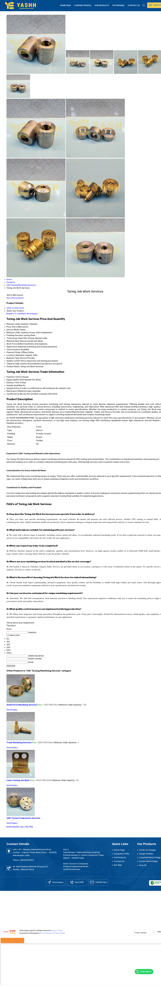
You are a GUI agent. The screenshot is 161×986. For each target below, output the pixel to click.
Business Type (12, 358)
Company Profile (82, 5)
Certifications (12, 394)
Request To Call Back (16, 313)
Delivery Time (12, 382)
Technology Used (14, 338)
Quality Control (13, 361)
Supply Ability (12, 380)
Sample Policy (13, 388)
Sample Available (14, 385)
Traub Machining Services (18, 742)
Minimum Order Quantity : (72, 705)
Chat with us (145, 972)
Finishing (10, 335)
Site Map (118, 865)
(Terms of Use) (56, 930)
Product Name (13, 366)
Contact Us (134, 5)
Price (8, 327)
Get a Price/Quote (15, 298)
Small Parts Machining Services (21, 705)
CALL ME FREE (26, 827)
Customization (13, 349)
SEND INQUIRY (12, 827)
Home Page (65, 5)
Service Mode (12, 329)
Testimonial (118, 5)
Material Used (12, 341)
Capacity (10, 363)
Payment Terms (13, 377)
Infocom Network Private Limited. (52, 933)
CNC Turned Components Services (23, 818)
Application (11, 346)
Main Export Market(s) (16, 391)
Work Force (11, 344)
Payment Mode (13, 352)
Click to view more (15, 308)
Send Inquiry (31, 313)
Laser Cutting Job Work (18, 780)
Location (10, 355)
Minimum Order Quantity (17, 324)
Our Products (101, 5)
